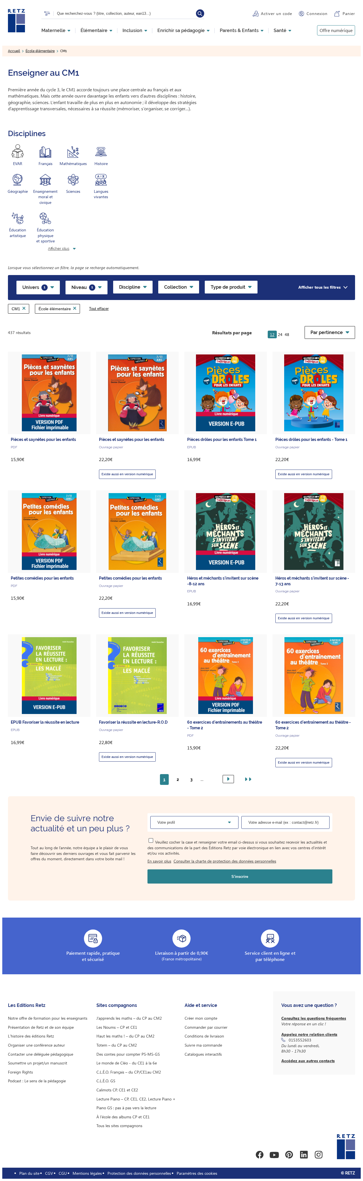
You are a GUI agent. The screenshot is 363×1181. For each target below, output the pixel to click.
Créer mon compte (201, 1018)
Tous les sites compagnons (119, 1125)
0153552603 (300, 1040)
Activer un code (276, 13)
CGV (49, 1173)
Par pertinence (327, 332)
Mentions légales (87, 1173)
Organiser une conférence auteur (36, 1045)
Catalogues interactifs (203, 1054)
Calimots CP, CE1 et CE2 (117, 1090)
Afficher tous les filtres (319, 287)
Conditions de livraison (204, 1036)
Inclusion (132, 30)
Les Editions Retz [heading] (26, 1005)
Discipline (129, 287)
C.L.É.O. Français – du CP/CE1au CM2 (128, 1072)
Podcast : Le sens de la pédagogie (37, 1080)
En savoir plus (159, 861)
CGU (63, 1173)
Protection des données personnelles (139, 1173)
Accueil (14, 51)
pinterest (289, 1155)
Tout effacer (99, 309)
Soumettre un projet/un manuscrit (37, 1063)
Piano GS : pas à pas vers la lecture (126, 1107)
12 (272, 334)
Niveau (82, 287)
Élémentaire (94, 30)
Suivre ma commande (203, 1045)
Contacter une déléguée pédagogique (40, 1054)
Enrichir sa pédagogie (181, 30)
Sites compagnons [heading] (116, 1005)
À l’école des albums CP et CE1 (123, 1116)
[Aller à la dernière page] (247, 779)
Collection (175, 287)
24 (280, 334)
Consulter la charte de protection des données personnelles (225, 861)
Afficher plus (58, 248)
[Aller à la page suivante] (228, 779)
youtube (274, 1155)
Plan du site (29, 1173)
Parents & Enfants (239, 30)
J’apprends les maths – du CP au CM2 (129, 1018)
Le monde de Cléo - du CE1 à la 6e (126, 1063)
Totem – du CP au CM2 (116, 1045)
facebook (259, 1155)
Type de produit (228, 287)
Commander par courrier (206, 1027)
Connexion (317, 13)
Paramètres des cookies (197, 1173)
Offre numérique (336, 30)
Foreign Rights (20, 1072)
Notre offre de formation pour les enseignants (47, 1018)
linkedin (303, 1155)
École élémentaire (40, 51)
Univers (33, 287)
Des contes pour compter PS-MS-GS (128, 1054)
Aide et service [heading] (201, 1005)
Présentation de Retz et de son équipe (41, 1027)
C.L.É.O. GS (105, 1080)
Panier (349, 13)
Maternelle (53, 30)
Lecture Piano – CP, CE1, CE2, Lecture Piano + (136, 1099)
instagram (318, 1155)
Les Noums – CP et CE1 (116, 1027)
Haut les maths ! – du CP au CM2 (125, 1036)
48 (287, 334)
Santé (280, 30)
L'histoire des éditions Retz (31, 1036)
